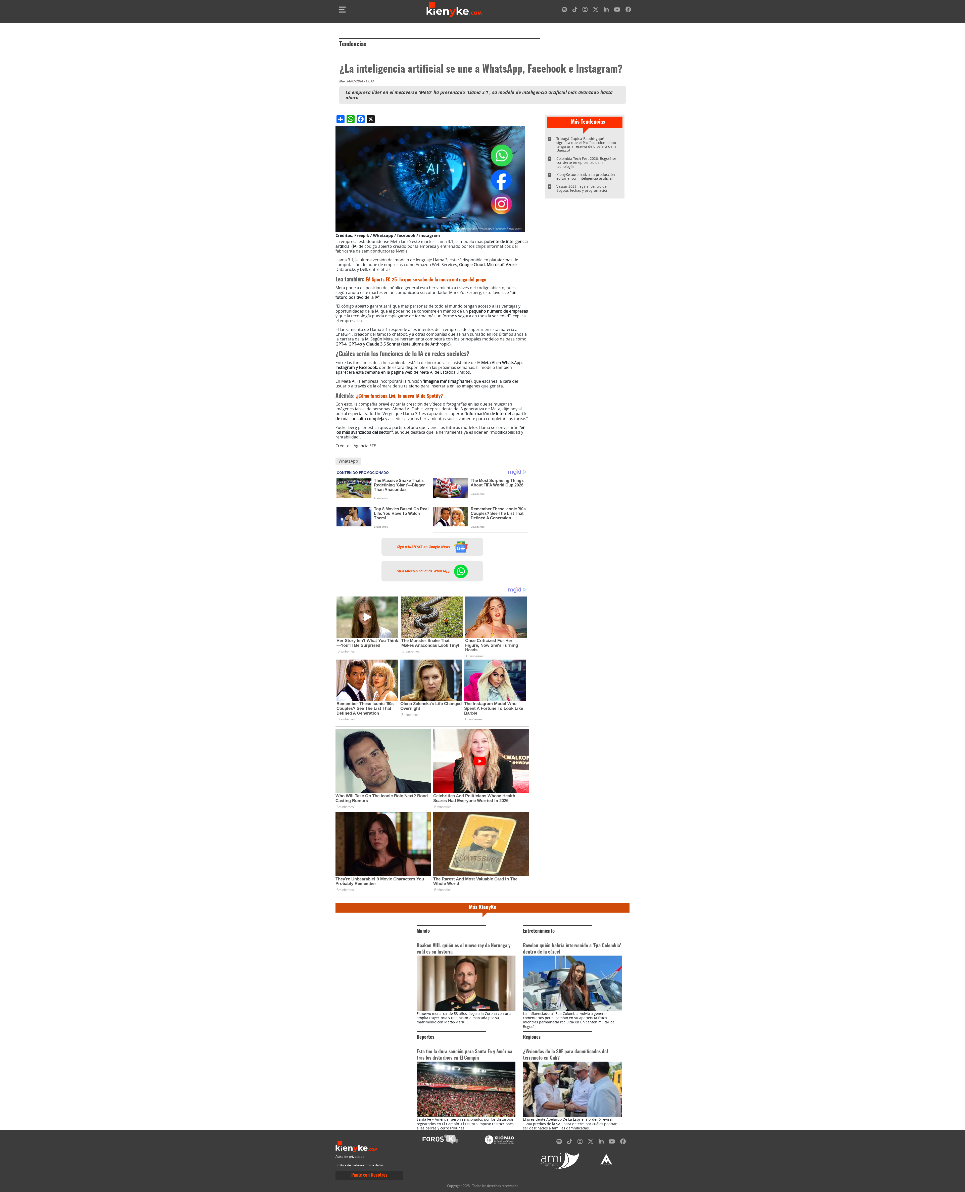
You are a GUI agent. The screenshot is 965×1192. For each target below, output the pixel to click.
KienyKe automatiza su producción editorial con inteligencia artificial (585, 176)
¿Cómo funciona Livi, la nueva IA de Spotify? (399, 396)
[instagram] (585, 10)
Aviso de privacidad (349, 1157)
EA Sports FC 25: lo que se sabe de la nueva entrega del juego (426, 280)
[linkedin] (606, 10)
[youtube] (617, 10)
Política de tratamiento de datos (359, 1165)
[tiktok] (574, 10)
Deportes (425, 1037)
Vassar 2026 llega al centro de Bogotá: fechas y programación (582, 188)
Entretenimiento (539, 931)
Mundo (423, 931)
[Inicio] (454, 9)
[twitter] (595, 10)
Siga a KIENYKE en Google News (424, 546)
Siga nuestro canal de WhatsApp (424, 571)
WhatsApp (348, 461)
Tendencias (352, 44)
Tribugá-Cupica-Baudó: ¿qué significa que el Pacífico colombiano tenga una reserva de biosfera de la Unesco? (586, 144)
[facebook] (628, 10)
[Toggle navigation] (342, 9)
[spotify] (564, 10)
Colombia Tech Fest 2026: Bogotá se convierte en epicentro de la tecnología (586, 162)
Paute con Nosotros (369, 1175)
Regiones (532, 1037)
